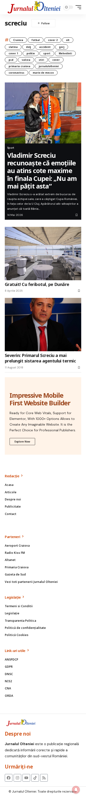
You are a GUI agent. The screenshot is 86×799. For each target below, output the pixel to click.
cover (56, 59)
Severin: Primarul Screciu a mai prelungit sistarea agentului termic (40, 358)
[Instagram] (17, 778)
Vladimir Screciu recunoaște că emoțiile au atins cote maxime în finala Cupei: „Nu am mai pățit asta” (42, 171)
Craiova (18, 40)
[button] (77, 7)
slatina (13, 47)
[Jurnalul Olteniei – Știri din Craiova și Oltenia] (34, 7)
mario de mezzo (43, 72)
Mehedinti (65, 53)
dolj (28, 47)
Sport (10, 147)
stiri (41, 59)
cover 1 (13, 53)
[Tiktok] (35, 778)
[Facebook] (8, 778)
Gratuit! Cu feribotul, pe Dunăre (37, 284)
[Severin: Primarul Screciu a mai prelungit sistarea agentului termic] (43, 324)
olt (68, 40)
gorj (61, 47)
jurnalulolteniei (49, 66)
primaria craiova (19, 66)
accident (45, 47)
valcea (26, 59)
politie (31, 53)
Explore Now (22, 441)
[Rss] (44, 778)
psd (11, 59)
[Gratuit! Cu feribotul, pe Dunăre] (43, 253)
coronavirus (16, 72)
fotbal (36, 40)
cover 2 (53, 40)
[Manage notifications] (76, 790)
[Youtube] (26, 778)
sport (46, 53)
